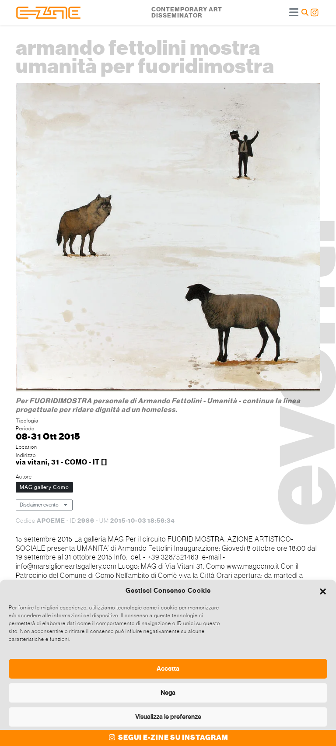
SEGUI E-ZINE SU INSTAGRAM (172, 737)
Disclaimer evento (39, 505)
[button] (322, 590)
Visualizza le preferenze (168, 717)
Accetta (168, 668)
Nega (168, 693)
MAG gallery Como (44, 487)
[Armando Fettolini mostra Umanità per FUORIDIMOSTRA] (168, 238)
